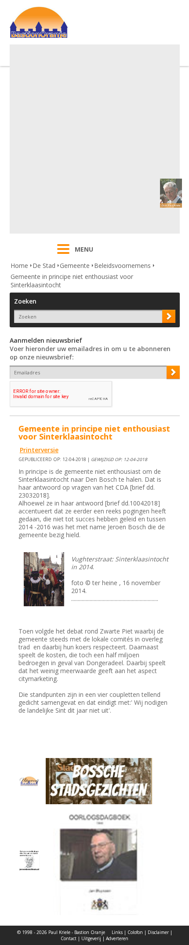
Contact (68, 938)
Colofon (135, 932)
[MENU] (63, 254)
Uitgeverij (91, 938)
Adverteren (117, 938)
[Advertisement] (94, 139)
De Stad (44, 265)
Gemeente (75, 265)
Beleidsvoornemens (122, 265)
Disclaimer (158, 932)
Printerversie (39, 450)
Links (117, 932)
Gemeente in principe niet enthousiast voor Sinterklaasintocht (72, 280)
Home (19, 265)
